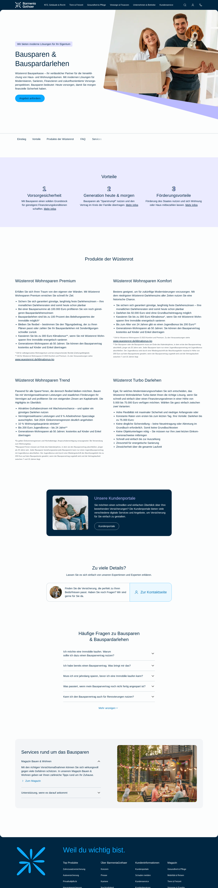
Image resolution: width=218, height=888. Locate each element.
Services (97, 139)
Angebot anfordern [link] (29, 98)
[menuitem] (185, 5)
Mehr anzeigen (107, 708)
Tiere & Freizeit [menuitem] (76, 5)
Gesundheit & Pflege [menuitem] (96, 5)
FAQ (83, 139)
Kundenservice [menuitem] (166, 5)
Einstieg (21, 139)
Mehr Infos (50, 208)
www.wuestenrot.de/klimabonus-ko (34, 359)
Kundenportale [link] (107, 526)
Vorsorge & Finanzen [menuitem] (119, 5)
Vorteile (36, 139)
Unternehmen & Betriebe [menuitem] (144, 5)
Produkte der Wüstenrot (60, 139)
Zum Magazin (33, 780)
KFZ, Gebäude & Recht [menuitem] (54, 5)
